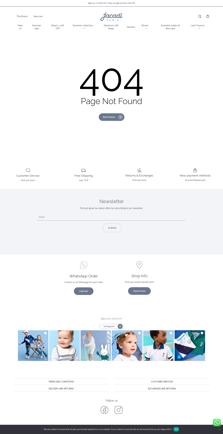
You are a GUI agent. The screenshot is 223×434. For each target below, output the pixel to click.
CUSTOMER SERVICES (162, 381)
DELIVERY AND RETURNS (61, 388)
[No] (219, 429)
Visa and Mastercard (195, 180)
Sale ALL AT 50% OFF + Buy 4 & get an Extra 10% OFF (111, 3)
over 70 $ (83, 180)
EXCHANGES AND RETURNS (162, 388)
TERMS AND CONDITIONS (61, 381)
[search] (200, 16)
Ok (176, 429)
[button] (33, 345)
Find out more (28, 180)
